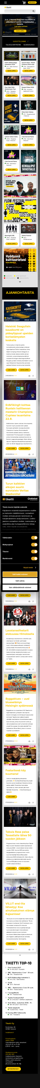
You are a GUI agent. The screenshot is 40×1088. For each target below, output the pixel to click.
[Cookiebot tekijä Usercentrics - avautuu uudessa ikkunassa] (28, 499)
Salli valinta (20, 581)
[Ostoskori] (24, 2)
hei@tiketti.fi (10, 1032)
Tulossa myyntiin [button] (13, 45)
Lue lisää (11, 370)
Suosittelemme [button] (19, 41)
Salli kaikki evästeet (20, 574)
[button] (20, 282)
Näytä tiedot (28, 567)
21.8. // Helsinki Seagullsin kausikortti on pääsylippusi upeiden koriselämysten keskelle (20, 21)
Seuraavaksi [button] (28, 45)
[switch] (34, 544)
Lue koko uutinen (20, 26)
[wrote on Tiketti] (20, 311)
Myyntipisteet (13, 1069)
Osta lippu (24, 370)
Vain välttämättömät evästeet (20, 587)
